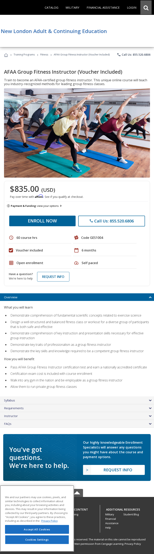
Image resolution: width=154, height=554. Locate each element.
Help (108, 527)
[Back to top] (77, 508)
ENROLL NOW (42, 221)
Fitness (44, 54)
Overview (10, 297)
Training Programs (24, 54)
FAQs (7, 424)
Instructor (11, 416)
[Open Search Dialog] (146, 7)
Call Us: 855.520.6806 (133, 55)
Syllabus (9, 400)
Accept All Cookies (37, 529)
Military (109, 514)
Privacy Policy (133, 544)
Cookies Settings (37, 539)
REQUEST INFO (53, 276)
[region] (37, 518)
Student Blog (131, 514)
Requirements (14, 408)
